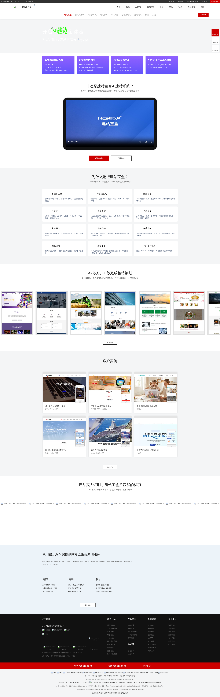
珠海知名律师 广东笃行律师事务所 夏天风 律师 (113, 693)
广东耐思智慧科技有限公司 (53, 626)
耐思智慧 (94, 676)
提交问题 (171, 638)
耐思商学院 (111, 625)
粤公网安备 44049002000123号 (108, 683)
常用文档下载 (112, 628)
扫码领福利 (214, 1)
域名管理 (131, 625)
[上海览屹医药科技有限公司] (155, 432)
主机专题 (110, 638)
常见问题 (171, 632)
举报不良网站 (119, 672)
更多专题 (110, 651)
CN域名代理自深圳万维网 (153, 683)
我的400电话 (108, 676)
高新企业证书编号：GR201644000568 (146, 672)
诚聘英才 (151, 638)
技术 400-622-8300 (117, 666)
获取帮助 (87, 605)
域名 (161, 7)
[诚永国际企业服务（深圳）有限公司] (64, 388)
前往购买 (99, 158)
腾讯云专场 (152, 648)
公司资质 (171, 644)
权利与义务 (152, 644)
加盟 (203, 7)
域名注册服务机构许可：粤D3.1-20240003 (132, 683)
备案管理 (131, 638)
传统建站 (150, 7)
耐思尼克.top (131, 676)
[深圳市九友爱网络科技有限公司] (110, 388)
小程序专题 (111, 644)
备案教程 (110, 632)
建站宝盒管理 (132, 632)
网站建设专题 (112, 641)
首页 (118, 7)
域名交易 (131, 651)
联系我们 (171, 625)
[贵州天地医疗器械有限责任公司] (64, 432)
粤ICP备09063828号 (72, 683)
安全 (180, 7)
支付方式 (172, 1)
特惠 (128, 7)
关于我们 (46, 619)
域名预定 (131, 654)
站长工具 (151, 651)
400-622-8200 (52, 564)
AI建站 (138, 7)
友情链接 (151, 635)
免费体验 (151, 625)
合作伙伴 (151, 632)
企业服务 (191, 7)
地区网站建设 (112, 654)
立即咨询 (121, 158)
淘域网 (100, 676)
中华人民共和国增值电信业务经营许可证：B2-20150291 (62, 653)
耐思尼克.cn (123, 676)
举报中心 (171, 641)
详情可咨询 (110, 467)
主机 (171, 7)
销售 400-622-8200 (193, 1)
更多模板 (110, 342)
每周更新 (151, 628)
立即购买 (203, 15)
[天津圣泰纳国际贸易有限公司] (155, 388)
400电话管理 (132, 635)
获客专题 (110, 648)
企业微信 (146, 666)
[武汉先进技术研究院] (110, 432)
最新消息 (180, 1)
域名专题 (110, 635)
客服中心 (171, 628)
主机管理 (131, 628)
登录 (203, 1)
